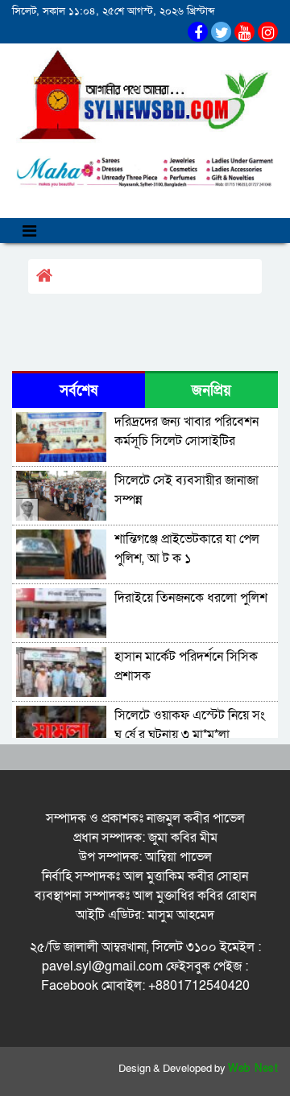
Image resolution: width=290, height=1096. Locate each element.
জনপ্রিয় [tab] (211, 390)
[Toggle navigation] (29, 230)
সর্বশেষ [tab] (78, 390)
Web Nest (253, 1068)
